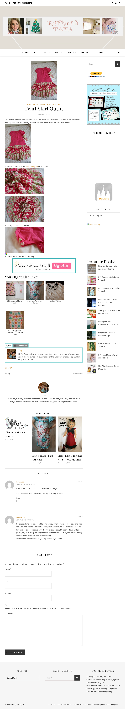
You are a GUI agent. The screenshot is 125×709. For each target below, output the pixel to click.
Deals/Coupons (112, 704)
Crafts (58, 704)
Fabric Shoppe (32, 166)
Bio (9, 345)
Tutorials (90, 704)
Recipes (83, 704)
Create (70, 52)
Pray (57, 52)
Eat (46, 52)
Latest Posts (22, 345)
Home (25, 52)
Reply (80, 481)
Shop (100, 52)
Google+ (8, 368)
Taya (21, 350)
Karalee (20, 482)
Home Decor (66, 704)
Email (8, 581)
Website (8, 593)
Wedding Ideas (99, 704)
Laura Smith (22, 517)
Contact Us (51, 704)
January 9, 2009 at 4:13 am (25, 520)
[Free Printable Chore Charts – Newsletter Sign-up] (103, 104)
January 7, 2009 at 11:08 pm (25, 484)
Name (8, 569)
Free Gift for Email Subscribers (18, 3)
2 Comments (78, 373)
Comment (10, 613)
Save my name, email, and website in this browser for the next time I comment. (38, 608)
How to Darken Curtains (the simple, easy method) (108, 302)
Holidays (86, 52)
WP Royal (20, 704)
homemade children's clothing (43, 104)
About (35, 52)
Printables (75, 704)
